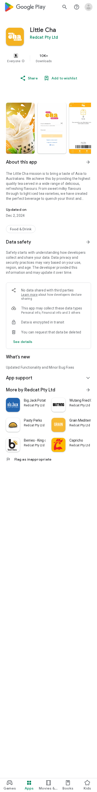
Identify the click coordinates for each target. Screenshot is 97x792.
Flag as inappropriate (28, 459)
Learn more (29, 294)
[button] (23, 61)
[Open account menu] (89, 7)
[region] (48, 58)
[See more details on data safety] (23, 342)
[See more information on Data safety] (88, 242)
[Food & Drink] (21, 229)
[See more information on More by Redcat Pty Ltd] (88, 390)
